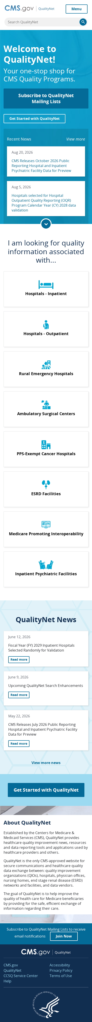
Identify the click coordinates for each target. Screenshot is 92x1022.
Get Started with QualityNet (34, 118)
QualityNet (12, 970)
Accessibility (60, 965)
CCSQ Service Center (21, 975)
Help (7, 981)
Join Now (64, 936)
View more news (46, 762)
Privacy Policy (61, 970)
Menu (76, 8)
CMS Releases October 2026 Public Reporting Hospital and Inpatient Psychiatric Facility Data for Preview (41, 165)
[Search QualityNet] (83, 22)
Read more (19, 659)
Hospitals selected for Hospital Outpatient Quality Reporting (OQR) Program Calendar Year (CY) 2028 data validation (44, 203)
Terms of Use (61, 975)
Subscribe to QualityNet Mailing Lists (46, 98)
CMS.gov (11, 965)
